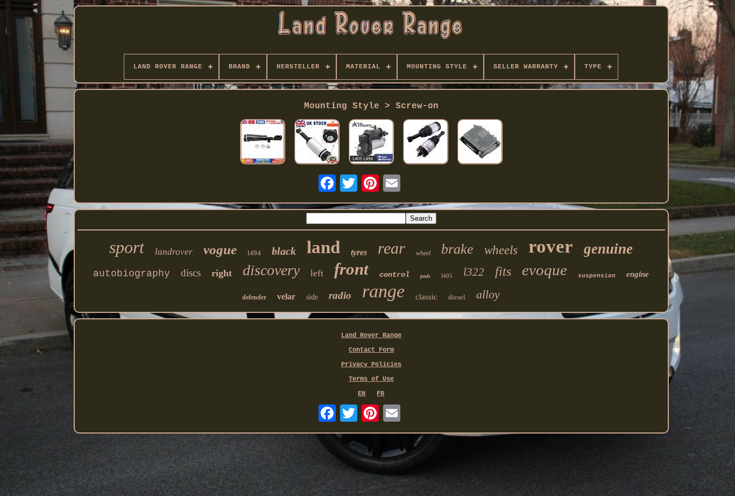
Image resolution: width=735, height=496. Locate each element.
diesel (456, 297)
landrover (174, 252)
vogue (220, 249)
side (312, 297)
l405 (447, 276)
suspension (597, 276)
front (351, 269)
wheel (423, 253)
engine (637, 274)
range (383, 291)
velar (286, 296)
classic (426, 296)
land (323, 247)
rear (391, 248)
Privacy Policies (371, 364)
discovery (271, 270)
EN (361, 393)
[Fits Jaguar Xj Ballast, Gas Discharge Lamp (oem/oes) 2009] (480, 142)
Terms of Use (371, 379)
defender (254, 297)
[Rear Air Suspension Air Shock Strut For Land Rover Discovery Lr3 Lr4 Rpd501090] (425, 142)
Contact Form (371, 350)
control (394, 274)
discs (191, 272)
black (284, 251)
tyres (359, 252)
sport (126, 247)
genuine (608, 249)
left (316, 273)
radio (340, 295)
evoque (544, 269)
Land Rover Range (371, 335)
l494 (254, 253)
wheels (501, 250)
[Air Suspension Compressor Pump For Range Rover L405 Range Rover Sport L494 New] (371, 142)
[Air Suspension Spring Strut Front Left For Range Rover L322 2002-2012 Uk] (262, 142)
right (221, 273)
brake (457, 249)
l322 (473, 272)
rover (550, 246)
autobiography (131, 273)
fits (503, 271)
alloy (488, 294)
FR (380, 393)
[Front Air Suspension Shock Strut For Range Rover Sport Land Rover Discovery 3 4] (317, 142)
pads (425, 276)
